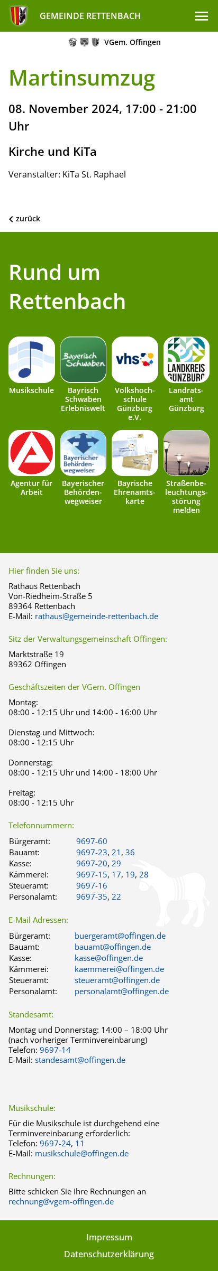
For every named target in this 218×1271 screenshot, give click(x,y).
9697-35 (91, 896)
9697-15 (91, 874)
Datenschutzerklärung (109, 1254)
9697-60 (91, 841)
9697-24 (55, 1143)
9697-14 (55, 1049)
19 (130, 874)
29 (116, 863)
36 (130, 852)
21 (116, 852)
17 (116, 874)
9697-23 (91, 852)
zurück (28, 218)
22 (116, 896)
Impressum (109, 1237)
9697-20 (91, 863)
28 (144, 874)
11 (80, 1143)
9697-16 (91, 885)
